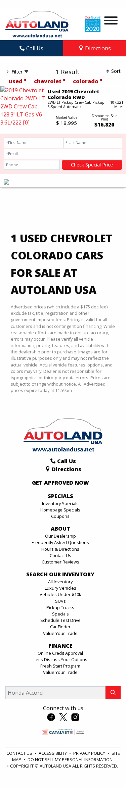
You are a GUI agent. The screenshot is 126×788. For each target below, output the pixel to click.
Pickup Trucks (60, 607)
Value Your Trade (60, 633)
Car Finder (60, 627)
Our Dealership (60, 536)
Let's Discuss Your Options (60, 659)
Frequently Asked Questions (60, 542)
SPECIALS (60, 496)
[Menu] (111, 21)
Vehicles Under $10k (60, 594)
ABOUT (60, 529)
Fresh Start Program (60, 666)
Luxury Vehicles (60, 588)
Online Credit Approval (60, 653)
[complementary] (106, 768)
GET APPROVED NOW (60, 483)
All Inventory (60, 582)
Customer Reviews (60, 562)
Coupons (60, 516)
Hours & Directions (60, 549)
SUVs (60, 601)
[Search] (113, 692)
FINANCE (60, 646)
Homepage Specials (60, 510)
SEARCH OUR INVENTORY (60, 575)
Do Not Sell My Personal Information (70, 759)
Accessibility (53, 753)
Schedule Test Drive (60, 620)
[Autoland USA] (37, 23)
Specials (60, 614)
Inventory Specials (60, 503)
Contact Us (60, 555)
